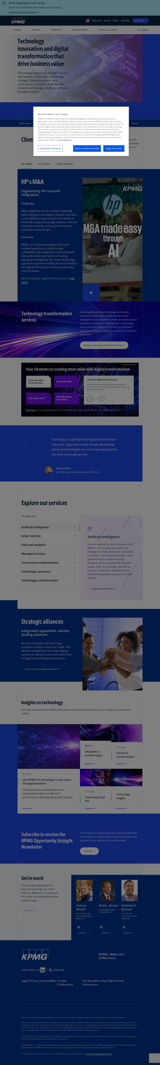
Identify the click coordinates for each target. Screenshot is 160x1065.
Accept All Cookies (114, 148)
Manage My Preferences (50, 148)
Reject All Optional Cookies (87, 148)
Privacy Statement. (64, 140)
